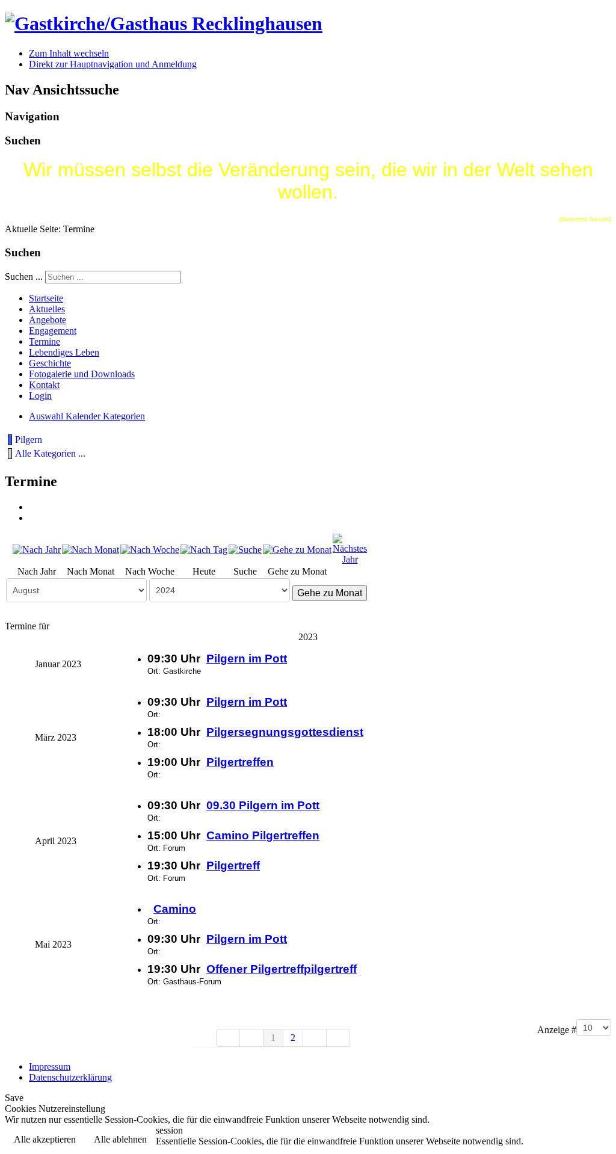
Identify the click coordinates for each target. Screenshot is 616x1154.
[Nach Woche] (149, 549)
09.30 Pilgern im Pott (262, 805)
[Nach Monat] (90, 549)
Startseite (46, 298)
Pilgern (28, 439)
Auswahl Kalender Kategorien (87, 416)
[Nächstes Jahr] (350, 548)
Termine (44, 341)
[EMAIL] (33, 518)
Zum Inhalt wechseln (69, 53)
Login (40, 395)
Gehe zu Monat (329, 593)
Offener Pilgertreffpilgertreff (281, 969)
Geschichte (50, 363)
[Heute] (203, 549)
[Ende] (338, 1038)
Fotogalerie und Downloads (82, 374)
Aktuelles (47, 309)
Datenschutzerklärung (70, 1077)
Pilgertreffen (240, 762)
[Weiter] (315, 1038)
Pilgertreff (233, 865)
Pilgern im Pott (246, 658)
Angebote (47, 320)
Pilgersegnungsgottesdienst (284, 732)
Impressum (49, 1066)
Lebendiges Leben (64, 352)
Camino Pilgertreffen (262, 835)
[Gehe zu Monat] (297, 549)
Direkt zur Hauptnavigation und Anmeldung (113, 64)
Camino (174, 909)
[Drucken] (33, 507)
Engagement (52, 331)
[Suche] (245, 549)
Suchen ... (24, 276)
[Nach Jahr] (37, 549)
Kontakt (44, 385)
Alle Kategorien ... (50, 453)
